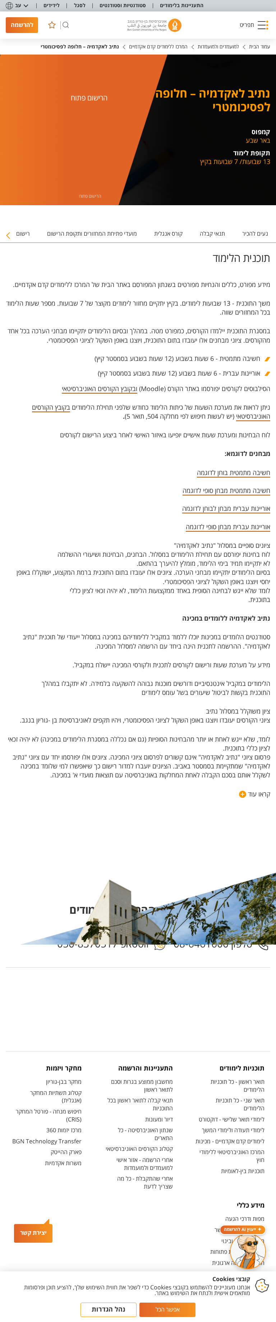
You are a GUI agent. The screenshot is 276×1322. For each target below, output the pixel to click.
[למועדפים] (52, 25)
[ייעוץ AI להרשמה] (248, 1251)
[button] (254, 25)
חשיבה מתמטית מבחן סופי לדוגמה (226, 491)
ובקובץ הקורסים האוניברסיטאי (99, 389)
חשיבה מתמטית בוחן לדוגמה (233, 473)
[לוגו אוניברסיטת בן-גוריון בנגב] (154, 25)
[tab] (255, 237)
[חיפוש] (66, 25)
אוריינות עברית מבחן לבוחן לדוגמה (226, 509)
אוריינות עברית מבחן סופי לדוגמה (228, 527)
